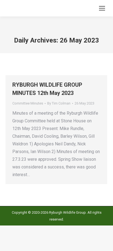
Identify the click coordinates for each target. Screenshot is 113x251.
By (58, 103)
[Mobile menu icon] (102, 8)
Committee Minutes (27, 103)
